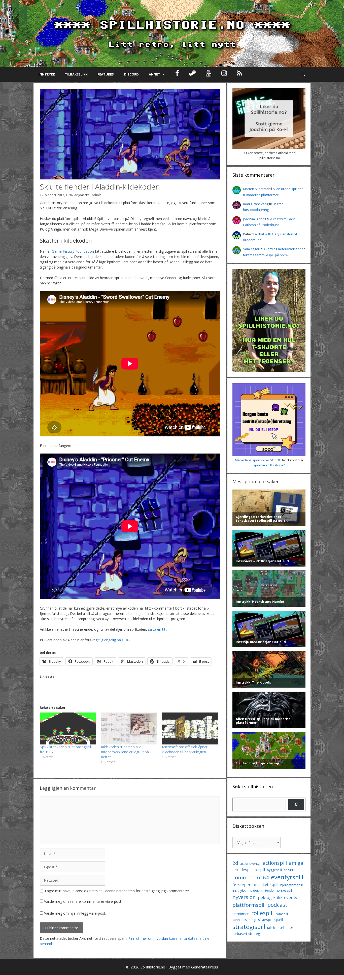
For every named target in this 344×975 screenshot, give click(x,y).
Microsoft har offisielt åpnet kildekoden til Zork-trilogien (185, 749)
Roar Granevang (255, 204)
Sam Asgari (251, 249)
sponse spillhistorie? (269, 465)
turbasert (286, 927)
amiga (296, 862)
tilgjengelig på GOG (114, 640)
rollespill (262, 913)
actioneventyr (250, 863)
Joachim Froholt (89, 195)
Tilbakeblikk (76, 74)
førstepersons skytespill (255, 884)
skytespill (265, 919)
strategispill (248, 926)
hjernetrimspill (291, 885)
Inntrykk (47, 74)
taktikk (271, 928)
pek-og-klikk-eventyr (278, 897)
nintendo (267, 890)
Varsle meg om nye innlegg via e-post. (75, 913)
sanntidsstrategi (244, 920)
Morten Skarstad (256, 188)
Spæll (278, 919)
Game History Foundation (73, 251)
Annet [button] (154, 74)
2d (235, 863)
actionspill (275, 862)
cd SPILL (290, 870)
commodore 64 (250, 877)
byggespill (274, 870)
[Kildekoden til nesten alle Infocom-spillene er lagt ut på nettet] (129, 728)
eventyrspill (287, 877)
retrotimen (240, 913)
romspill (282, 914)
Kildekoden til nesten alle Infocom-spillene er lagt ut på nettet (125, 751)
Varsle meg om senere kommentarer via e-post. (83, 901)
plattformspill (248, 904)
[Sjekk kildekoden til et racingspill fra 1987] (68, 728)
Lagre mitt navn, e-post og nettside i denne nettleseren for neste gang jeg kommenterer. (117, 890)
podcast (277, 904)
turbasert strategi (246, 933)
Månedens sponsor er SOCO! (257, 460)
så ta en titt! (157, 629)
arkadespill (242, 869)
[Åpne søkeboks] (303, 74)
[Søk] (296, 804)
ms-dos (253, 890)
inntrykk (239, 890)
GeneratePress (204, 966)
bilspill (260, 869)
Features (105, 74)
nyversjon (244, 897)
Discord (131, 74)
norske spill (284, 890)
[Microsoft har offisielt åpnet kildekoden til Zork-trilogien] (190, 728)
